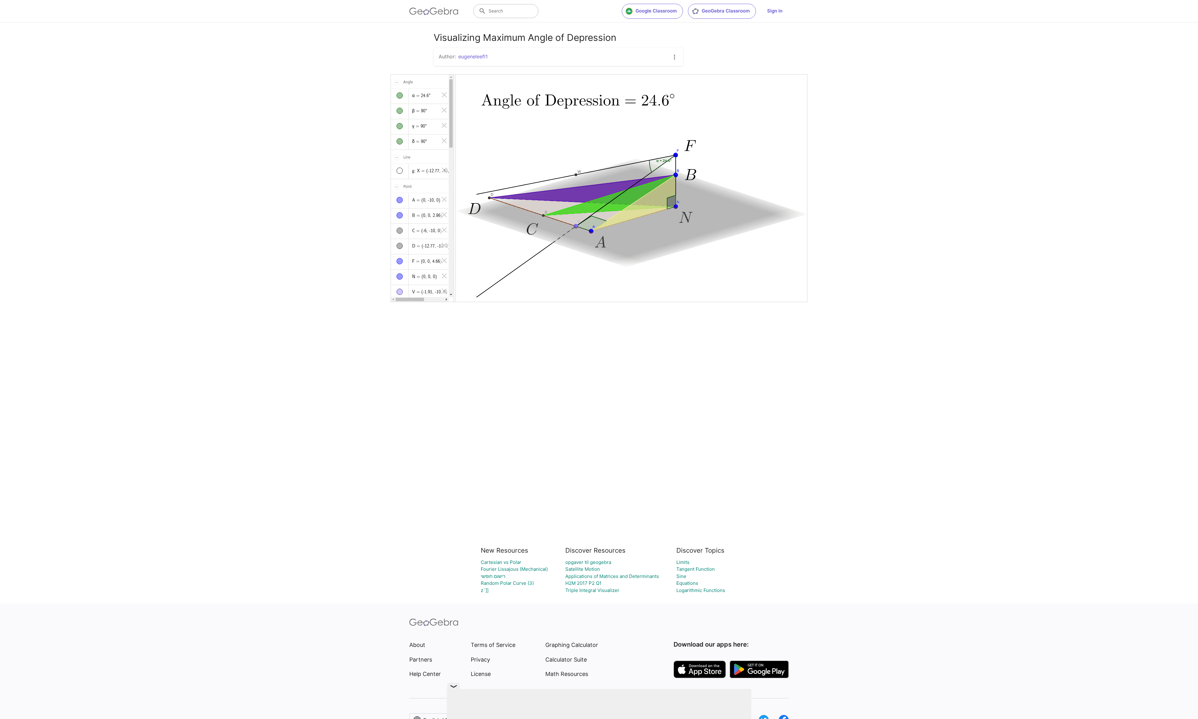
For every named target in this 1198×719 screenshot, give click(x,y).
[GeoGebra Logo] (433, 11)
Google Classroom (656, 11)
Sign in (774, 11)
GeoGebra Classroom (726, 11)
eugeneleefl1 (473, 56)
